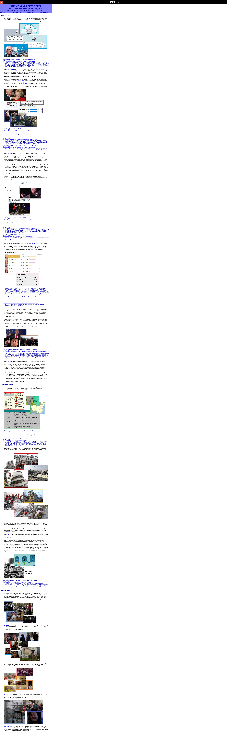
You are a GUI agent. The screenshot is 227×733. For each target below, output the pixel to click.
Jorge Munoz (6, 625)
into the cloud (28, 21)
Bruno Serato (6, 694)
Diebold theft (15, 70)
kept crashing (25, 83)
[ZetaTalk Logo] (115, 2)
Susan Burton (6, 726)
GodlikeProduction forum (33, 243)
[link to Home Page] (1, 3)
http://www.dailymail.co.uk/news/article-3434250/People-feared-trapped (17, 432)
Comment (10, 153)
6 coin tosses (14, 84)
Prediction (10, 528)
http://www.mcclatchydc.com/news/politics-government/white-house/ (17, 582)
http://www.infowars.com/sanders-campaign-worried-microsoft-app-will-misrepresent (20, 61)
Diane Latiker (6, 663)
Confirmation (10, 69)
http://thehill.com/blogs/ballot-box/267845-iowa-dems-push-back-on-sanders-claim (20, 139)
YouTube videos (22, 247)
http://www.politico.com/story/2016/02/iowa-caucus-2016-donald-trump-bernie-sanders (20, 130)
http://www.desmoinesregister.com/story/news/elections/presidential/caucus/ (18, 219)
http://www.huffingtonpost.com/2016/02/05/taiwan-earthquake (15, 440)
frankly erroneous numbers (20, 80)
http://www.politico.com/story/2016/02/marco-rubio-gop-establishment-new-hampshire (20, 303)
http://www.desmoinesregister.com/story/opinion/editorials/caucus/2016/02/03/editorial (20, 228)
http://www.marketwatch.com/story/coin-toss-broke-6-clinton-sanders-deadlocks (19, 147)
